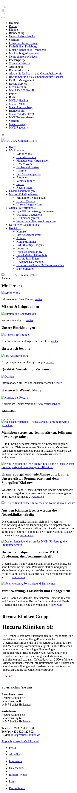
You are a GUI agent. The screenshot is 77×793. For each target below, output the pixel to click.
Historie (21, 170)
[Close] (2, 17)
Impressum (22, 248)
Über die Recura (26, 157)
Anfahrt (21, 238)
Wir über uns (16, 150)
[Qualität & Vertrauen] (34, 208)
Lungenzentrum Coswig (23, 43)
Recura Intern (24, 187)
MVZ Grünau (17, 103)
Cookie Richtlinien (27, 258)
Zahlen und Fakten (27, 167)
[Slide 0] (2, 419)
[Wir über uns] (25, 151)
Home (12, 147)
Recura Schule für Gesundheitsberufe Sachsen (36, 76)
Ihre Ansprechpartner (28, 174)
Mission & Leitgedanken (23, 194)
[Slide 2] (8, 419)
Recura (13, 26)
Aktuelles (22, 177)
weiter (38, 299)
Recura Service (18, 83)
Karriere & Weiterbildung (24, 224)
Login (12, 781)
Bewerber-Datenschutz (30, 261)
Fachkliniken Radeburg (23, 46)
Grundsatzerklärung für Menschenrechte (40, 265)
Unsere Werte (24, 164)
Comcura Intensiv (19, 63)
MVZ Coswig (17, 124)
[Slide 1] (5, 419)
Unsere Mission (25, 201)
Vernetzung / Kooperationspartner (36, 221)
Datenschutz (16, 768)
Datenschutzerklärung (29, 251)
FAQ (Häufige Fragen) (30, 245)
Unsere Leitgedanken (29, 204)
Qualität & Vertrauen (21, 207)
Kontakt (14, 228)
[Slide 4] (14, 419)
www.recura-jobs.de (48, 404)
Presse (20, 184)
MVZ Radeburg (18, 127)
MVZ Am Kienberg (21, 107)
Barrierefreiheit (25, 268)
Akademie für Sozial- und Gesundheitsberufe (35, 73)
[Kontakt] (20, 229)
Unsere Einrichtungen (22, 191)
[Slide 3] (11, 419)
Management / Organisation (32, 160)
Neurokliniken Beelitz (22, 36)
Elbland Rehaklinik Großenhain (28, 49)
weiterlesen (8, 457)
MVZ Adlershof (18, 100)
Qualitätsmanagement (29, 214)
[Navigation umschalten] (2, 134)
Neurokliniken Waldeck (23, 56)
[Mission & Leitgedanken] (39, 195)
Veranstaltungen (25, 180)
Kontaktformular (26, 241)
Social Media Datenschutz (31, 255)
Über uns (7, 676)
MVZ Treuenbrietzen (21, 117)
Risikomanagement (27, 218)
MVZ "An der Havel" (22, 114)
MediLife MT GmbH (21, 90)
